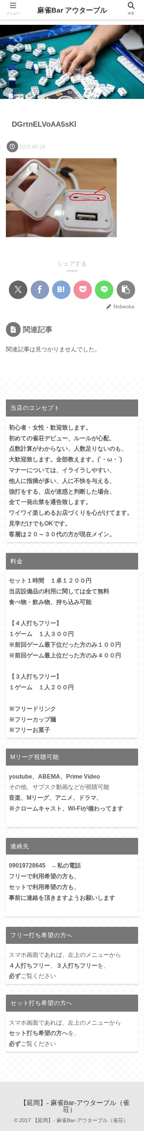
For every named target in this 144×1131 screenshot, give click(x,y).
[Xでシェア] (18, 290)
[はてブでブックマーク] (61, 290)
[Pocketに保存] (82, 290)
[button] (126, 290)
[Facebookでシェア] (40, 290)
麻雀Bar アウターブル (72, 10)
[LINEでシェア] (104, 290)
